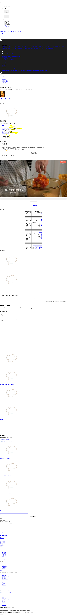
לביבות (3, 603)
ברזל (41, 238)
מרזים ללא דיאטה (19, 70)
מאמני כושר (4, 586)
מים (41, 223)
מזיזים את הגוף (15, 70)
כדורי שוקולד (4, 598)
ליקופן (41, 224)
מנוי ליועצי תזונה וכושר (3, 535)
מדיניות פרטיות (2, 541)
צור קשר (5, 25)
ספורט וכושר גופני (21, 68)
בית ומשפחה (37, 68)
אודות (1, 537)
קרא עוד (2, 307)
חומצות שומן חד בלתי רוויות (38, 247)
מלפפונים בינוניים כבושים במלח (7, 128)
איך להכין (40, 68)
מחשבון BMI (4, 62)
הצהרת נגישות (6, 26)
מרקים (22, 46)
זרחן (41, 240)
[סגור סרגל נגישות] (0, 2)
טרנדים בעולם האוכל (5, 46)
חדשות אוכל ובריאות (5, 68)
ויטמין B (41, 226)
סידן (41, 237)
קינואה (3, 125)
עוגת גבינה (3, 597)
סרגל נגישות (4, 83)
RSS (1, 546)
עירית (3, 131)
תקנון (1, 540)
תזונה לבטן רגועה (25, 70)
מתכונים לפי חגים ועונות (10, 48)
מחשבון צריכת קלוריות (22, 62)
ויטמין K (41, 236)
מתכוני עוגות (53, 46)
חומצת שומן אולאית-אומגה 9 (38, 248)
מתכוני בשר (28, 46)
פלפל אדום (4, 127)
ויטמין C (41, 234)
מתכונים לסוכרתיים (12, 46)
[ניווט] (0, 39)
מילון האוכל (4, 55)
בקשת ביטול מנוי (2, 544)
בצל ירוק (3, 129)
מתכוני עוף (32, 46)
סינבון (3, 77)
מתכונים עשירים (38, 48)
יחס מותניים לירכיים (5, 61)
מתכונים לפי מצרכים (32, 48)
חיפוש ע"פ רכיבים (10, 56)
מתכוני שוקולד (4, 558)
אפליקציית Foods (5, 81)
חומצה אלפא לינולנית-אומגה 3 (37, 245)
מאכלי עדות (20, 48)
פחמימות (41, 214)
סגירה (1, 614)
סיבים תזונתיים (40, 220)
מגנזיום (41, 239)
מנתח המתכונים (52, 48)
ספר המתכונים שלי (47, 48)
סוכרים (39, 215)
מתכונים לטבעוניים (44, 46)
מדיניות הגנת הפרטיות (3, 613)
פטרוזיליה (3, 135)
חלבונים (41, 213)
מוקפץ (39, 46)
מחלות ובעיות (31, 68)
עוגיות (36, 46)
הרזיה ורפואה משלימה (9, 70)
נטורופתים (3, 584)
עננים (3, 78)
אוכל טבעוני (4, 555)
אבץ (41, 241)
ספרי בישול (16, 48)
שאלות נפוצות (2, 539)
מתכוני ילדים (24, 46)
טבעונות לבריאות (34, 70)
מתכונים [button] (9, 44)
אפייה (40, 46)
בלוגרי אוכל (4, 583)
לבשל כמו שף (30, 70)
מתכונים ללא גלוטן (17, 46)
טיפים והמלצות (11, 68)
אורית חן (31, 198)
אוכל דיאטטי (27, 48)
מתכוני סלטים (62, 46)
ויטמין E (41, 235)
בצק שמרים (4, 604)
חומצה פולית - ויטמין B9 (38, 233)
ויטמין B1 (40, 227)
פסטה (35, 46)
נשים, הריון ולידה (15, 68)
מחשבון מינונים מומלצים (15, 62)
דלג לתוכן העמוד (2, 0)
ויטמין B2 (40, 228)
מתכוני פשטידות (57, 46)
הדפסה (6, 98)
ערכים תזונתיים (15, 56)
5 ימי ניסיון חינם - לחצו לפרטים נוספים (8, 59)
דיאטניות (3, 582)
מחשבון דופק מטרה (11, 61)
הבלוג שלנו (2, 545)
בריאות (34, 68)
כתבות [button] (5, 67)
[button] (5, 44)
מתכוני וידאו (42, 48)
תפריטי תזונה (20, 56)
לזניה (3, 600)
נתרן (41, 219)
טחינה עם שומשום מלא (5, 133)
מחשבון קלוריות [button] (9, 57)
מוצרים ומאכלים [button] (9, 54)
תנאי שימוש (4, 540)
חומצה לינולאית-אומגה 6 (38, 246)
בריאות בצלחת (44, 70)
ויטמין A (41, 225)
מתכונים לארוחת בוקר (5, 599)
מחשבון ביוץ (4, 66)
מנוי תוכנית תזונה (2, 543)
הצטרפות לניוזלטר (5, 80)
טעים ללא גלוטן (39, 70)
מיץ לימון (3, 134)
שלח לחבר (2, 98)
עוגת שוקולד (4, 595)
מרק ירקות (4, 596)
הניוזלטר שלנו (2, 518)
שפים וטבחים (4, 585)
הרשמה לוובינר (4, 82)
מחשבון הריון (4, 65)
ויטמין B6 (40, 232)
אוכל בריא (23, 48)
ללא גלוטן (3, 559)
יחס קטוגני (35, 308)
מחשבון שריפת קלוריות (17, 61)
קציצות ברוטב (4, 79)
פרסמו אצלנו (2, 538)
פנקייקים (3, 601)
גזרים (3, 132)
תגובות (9, 98)
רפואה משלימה (26, 68)
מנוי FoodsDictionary (5, 29)
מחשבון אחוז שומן (9, 62)
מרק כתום (3, 602)
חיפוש (3, 76)
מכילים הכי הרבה (5, 56)
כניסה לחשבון (5, 42)
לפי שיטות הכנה (4, 48)
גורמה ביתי (4, 70)
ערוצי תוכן (3, 568)
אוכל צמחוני (49, 46)
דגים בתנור (4, 605)
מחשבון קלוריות (24, 61)
